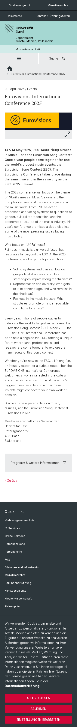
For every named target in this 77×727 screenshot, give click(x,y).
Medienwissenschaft (18, 598)
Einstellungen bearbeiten (38, 719)
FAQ (7, 559)
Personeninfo (13, 551)
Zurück (11, 480)
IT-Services (12, 528)
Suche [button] (53, 58)
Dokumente (14, 16)
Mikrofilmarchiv (58, 5)
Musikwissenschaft (28, 49)
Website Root (9, 68)
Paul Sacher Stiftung (18, 583)
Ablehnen (38, 709)
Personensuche (15, 544)
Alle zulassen (38, 698)
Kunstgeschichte (15, 590)
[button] (19, 58)
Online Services (15, 536)
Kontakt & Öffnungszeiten (53, 16)
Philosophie (12, 606)
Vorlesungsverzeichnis (19, 520)
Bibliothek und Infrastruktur (22, 567)
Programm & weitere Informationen (35, 463)
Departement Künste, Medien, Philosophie (34, 39)
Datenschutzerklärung (22, 686)
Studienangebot (19, 5)
